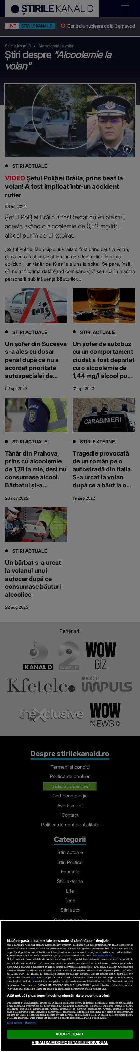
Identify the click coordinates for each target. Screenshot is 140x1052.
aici (33, 977)
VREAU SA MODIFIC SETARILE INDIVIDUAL (70, 1042)
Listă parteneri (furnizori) (22, 1022)
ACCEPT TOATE (70, 1034)
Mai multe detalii (102, 955)
